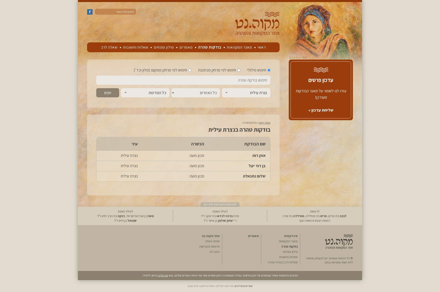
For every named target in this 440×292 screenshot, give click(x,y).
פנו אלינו (163, 275)
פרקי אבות (193, 286)
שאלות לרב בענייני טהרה (283, 262)
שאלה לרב (109, 47)
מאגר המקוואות (239, 47)
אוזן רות (259, 155)
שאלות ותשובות (135, 47)
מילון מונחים (164, 47)
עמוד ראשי (264, 122)
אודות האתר (212, 241)
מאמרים (186, 47)
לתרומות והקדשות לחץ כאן (220, 204)
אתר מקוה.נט (211, 235)
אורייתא (229, 286)
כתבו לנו (215, 251)
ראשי (262, 47)
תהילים (219, 286)
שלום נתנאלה (254, 176)
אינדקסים (291, 235)
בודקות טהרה (209, 47)
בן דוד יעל (257, 165)
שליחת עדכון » (320, 110)
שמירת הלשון (207, 286)
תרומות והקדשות (209, 246)
